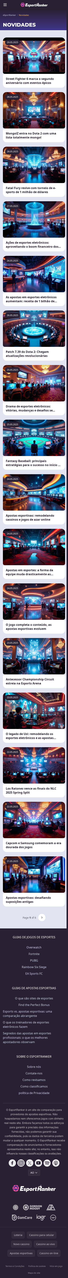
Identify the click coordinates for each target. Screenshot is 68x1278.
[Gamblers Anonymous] (50, 1207)
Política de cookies (37, 1266)
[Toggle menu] (5, 4)
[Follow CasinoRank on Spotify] (47, 1163)
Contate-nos (34, 1073)
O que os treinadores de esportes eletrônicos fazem (26, 1024)
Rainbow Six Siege (34, 967)
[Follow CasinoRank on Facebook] (12, 1163)
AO (32, 1172)
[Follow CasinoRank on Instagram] (21, 1163)
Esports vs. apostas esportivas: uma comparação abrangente (27, 1013)
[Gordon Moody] (32, 1207)
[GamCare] (22, 1217)
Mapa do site (34, 1272)
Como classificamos (34, 1086)
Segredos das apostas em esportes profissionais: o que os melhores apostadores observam (27, 1037)
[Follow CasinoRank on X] (29, 1163)
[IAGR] (41, 1217)
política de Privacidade (34, 1093)
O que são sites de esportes (34, 998)
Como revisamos (34, 1080)
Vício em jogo (56, 1266)
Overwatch (34, 947)
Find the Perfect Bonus (34, 1005)
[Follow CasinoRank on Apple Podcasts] (55, 1163)
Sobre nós (34, 1067)
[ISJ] (16, 1207)
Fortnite (34, 954)
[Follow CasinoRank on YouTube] (38, 1163)
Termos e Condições (14, 1266)
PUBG (34, 960)
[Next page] (42, 917)
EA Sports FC (34, 974)
